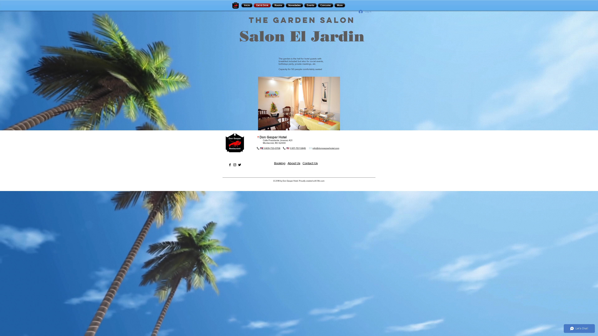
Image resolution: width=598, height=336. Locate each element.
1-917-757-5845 (298, 148)
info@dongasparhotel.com (326, 148)
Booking (279, 163)
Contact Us (310, 163)
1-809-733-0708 (271, 148)
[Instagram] (235, 165)
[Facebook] (230, 165)
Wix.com (321, 181)
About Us (294, 163)
